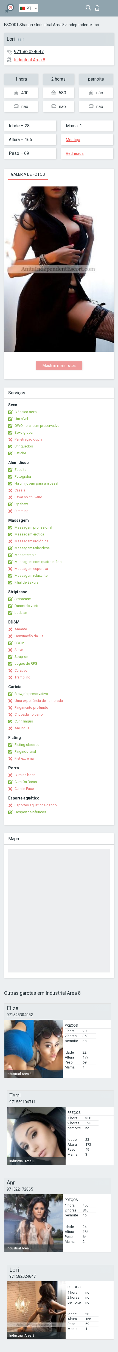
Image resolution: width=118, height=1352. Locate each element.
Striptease (23, 599)
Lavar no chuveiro (28, 497)
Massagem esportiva (31, 569)
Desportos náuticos (30, 812)
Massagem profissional (33, 527)
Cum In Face (24, 789)
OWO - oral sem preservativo (37, 426)
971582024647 (29, 51)
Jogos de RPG (26, 663)
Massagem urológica (31, 541)
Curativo (21, 670)
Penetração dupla (28, 439)
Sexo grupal (24, 432)
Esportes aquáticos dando (36, 805)
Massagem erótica (29, 534)
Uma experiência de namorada (39, 701)
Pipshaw (21, 504)
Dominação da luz (29, 636)
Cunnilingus (24, 721)
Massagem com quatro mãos (38, 562)
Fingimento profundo (31, 707)
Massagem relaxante (31, 575)
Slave (19, 650)
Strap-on (21, 657)
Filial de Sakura (26, 582)
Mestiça (73, 139)
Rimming (22, 511)
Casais (20, 490)
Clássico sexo (26, 412)
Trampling (22, 677)
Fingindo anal (25, 751)
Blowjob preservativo (31, 694)
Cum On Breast (26, 782)
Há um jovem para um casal (36, 483)
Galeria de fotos (28, 174)
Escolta (20, 470)
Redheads (75, 153)
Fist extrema (24, 758)
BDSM (19, 643)
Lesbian (21, 613)
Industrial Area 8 (50, 25)
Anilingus (22, 728)
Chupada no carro (29, 714)
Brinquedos (24, 446)
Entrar (98, 6)
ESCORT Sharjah (18, 25)
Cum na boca (25, 775)
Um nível (21, 419)
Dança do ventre (27, 606)
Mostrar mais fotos (59, 365)
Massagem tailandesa (32, 548)
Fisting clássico (27, 745)
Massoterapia (25, 555)
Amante (21, 629)
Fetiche (20, 453)
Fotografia (23, 476)
